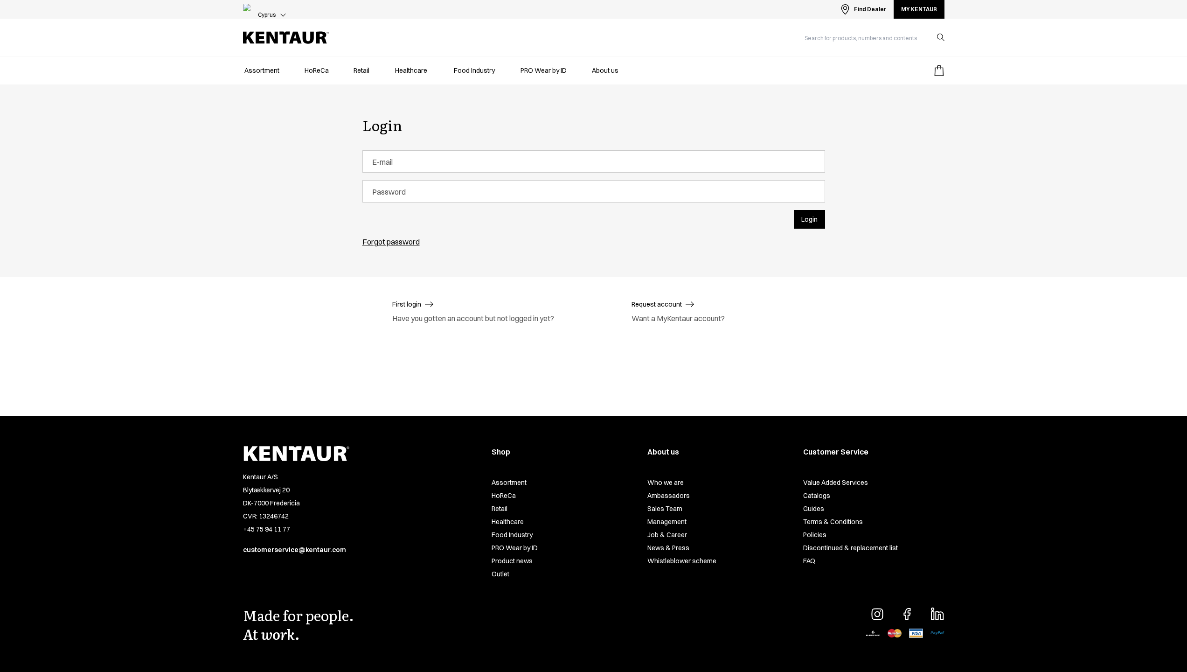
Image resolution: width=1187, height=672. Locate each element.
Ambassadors (668, 495)
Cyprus (267, 14)
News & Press (668, 548)
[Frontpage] (286, 37)
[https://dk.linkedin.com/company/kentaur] (937, 614)
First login (406, 304)
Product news (512, 561)
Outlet (500, 574)
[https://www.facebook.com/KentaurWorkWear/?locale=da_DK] (907, 614)
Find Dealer (870, 9)
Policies (814, 535)
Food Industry (512, 535)
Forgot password (391, 241)
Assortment (509, 482)
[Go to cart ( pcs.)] (938, 70)
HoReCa (504, 495)
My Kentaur (919, 9)
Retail (499, 508)
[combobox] (867, 37)
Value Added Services (835, 482)
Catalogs (816, 495)
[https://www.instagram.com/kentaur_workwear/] (877, 614)
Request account (657, 304)
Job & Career (667, 535)
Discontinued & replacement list (850, 548)
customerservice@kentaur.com (294, 550)
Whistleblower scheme (681, 561)
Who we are (665, 482)
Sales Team (664, 508)
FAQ (809, 561)
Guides (813, 508)
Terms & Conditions (833, 522)
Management (667, 522)
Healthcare (508, 522)
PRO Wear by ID (515, 548)
